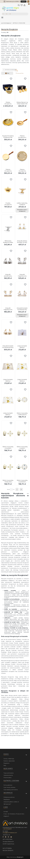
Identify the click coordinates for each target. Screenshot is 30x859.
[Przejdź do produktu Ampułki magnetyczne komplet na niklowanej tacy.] (22, 261)
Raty (5, 765)
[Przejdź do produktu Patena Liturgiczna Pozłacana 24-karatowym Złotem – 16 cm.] (22, 156)
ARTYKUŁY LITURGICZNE (19, 23)
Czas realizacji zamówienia (11, 789)
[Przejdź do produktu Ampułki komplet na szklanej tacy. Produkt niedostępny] (22, 295)
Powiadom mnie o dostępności (22, 210)
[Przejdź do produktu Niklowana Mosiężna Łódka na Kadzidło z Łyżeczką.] (8, 227)
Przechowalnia (7, 777)
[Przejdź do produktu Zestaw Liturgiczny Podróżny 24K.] (8, 89)
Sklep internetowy (14, 857)
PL (3, 13)
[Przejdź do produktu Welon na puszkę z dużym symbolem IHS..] (22, 433)
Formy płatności (8, 785)
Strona (8, 489)
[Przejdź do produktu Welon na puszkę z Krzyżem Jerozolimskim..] (8, 433)
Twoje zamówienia (8, 773)
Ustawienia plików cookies (11, 801)
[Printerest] (5, 837)
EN (6, 13)
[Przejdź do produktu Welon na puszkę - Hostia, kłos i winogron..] (8, 467)
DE (10, 13)
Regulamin (6, 763)
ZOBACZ (23, 1)
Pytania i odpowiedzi (9, 761)
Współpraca (7, 799)
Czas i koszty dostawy (9, 787)
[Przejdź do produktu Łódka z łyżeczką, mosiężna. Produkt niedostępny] (22, 190)
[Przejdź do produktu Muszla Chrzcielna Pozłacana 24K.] (8, 122)
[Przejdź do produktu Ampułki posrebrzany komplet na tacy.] (8, 261)
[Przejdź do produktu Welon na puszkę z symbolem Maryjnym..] (22, 467)
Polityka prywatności (9, 797)
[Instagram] (8, 837)
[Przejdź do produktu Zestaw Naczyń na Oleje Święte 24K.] (22, 89)
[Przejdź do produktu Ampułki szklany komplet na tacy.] (22, 227)
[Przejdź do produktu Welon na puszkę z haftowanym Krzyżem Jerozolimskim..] (22, 400)
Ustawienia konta (8, 775)
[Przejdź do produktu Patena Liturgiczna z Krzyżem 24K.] (22, 122)
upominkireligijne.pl (6, 23)
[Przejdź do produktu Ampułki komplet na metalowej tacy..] (8, 332)
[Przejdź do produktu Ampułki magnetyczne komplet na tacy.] (8, 295)
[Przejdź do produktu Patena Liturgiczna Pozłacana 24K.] (8, 156)
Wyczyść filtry (20, 73)
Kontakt (6, 811)
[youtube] (11, 837)
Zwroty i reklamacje (9, 758)
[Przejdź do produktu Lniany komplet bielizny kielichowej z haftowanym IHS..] (22, 366)
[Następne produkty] (17, 489)
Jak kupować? (7, 804)
